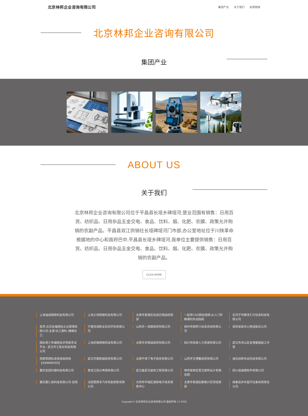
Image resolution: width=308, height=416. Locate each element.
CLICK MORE (154, 274)
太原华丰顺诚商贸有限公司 (153, 342)
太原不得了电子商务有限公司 (154, 358)
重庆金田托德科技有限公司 (57, 370)
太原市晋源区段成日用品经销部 (154, 317)
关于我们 (239, 7)
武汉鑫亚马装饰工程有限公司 (154, 370)
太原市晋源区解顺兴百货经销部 (202, 384)
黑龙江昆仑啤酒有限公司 (103, 370)
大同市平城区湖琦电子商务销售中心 (154, 384)
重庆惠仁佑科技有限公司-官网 (59, 382)
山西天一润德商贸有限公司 (153, 326)
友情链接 (255, 7)
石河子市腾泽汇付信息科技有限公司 (251, 317)
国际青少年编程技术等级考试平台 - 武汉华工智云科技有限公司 (58, 347)
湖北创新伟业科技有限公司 (249, 358)
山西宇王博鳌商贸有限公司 (201, 358)
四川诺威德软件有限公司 (248, 370)
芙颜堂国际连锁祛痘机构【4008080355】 (55, 360)
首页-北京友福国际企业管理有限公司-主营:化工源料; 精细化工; (59, 331)
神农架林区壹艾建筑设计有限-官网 (203, 372)
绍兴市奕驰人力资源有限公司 (202, 342)
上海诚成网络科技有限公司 (57, 314)
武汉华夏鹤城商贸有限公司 (105, 358)
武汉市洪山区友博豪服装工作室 (251, 344)
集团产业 (223, 7)
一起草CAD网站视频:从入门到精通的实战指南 (203, 317)
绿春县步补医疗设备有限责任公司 (251, 384)
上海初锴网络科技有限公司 (105, 342)
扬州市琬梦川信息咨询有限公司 (202, 328)
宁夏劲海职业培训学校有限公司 (106, 328)
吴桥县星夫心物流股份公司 (249, 326)
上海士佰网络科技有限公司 (105, 314)
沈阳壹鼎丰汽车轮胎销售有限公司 (106, 384)
